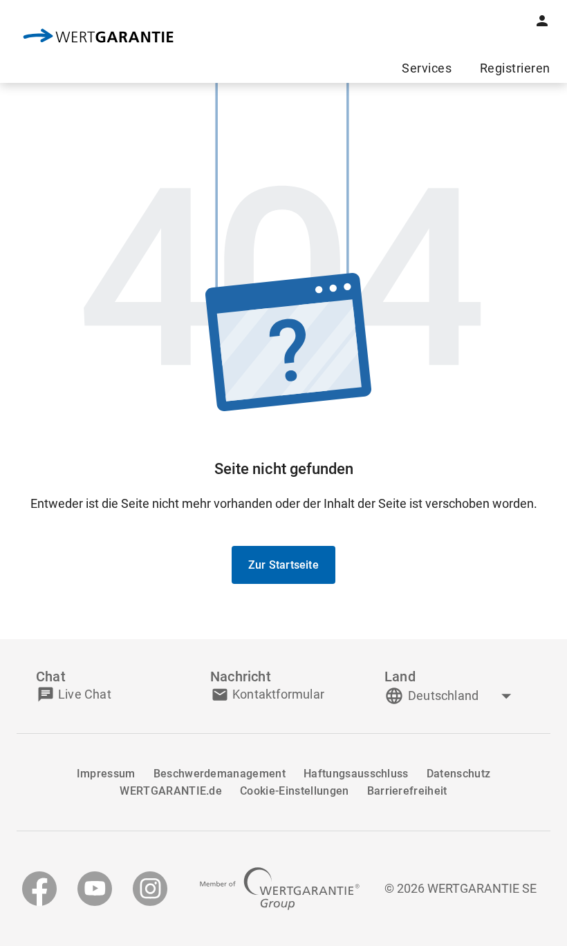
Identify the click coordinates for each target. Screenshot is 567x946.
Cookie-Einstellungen (294, 790)
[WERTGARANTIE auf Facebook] (39, 888)
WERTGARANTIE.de (171, 790)
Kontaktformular (278, 694)
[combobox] (461, 696)
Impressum (106, 773)
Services (427, 68)
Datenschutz (459, 773)
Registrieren (515, 68)
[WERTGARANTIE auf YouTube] (94, 888)
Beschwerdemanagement (220, 773)
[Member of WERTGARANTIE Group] (280, 888)
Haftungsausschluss (356, 773)
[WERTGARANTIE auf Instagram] (150, 888)
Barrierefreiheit (407, 790)
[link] (98, 37)
